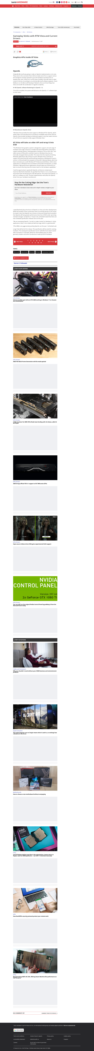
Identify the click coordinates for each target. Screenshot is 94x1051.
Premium (74, 6)
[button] (80, 2)
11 (41, 242)
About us (49, 1039)
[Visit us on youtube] (64, 2)
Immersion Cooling (47, 252)
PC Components (34, 6)
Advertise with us (34, 1039)
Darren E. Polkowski (25, 41)
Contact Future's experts (36, 1036)
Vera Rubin (76, 27)
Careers (15, 1042)
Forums (80, 6)
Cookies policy (67, 1036)
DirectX (32, 252)
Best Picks (17, 6)
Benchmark (24, 252)
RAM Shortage (50, 27)
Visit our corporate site (69, 1025)
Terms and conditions (19, 1036)
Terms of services (32, 197)
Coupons (66, 6)
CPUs (23, 6)
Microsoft (16, 252)
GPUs (27, 6)
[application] (35, 111)
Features (16, 41)
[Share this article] (14, 51)
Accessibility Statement (19, 1039)
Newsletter (54, 51)
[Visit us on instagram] (62, 2)
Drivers (38, 252)
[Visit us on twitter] (59, 2)
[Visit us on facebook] (57, 2)
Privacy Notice (18, 198)
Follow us (47, 51)
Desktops (51, 6)
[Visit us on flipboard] (66, 2)
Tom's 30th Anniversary (64, 27)
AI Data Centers (38, 27)
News (40, 6)
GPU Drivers (29, 32)
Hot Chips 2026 (26, 27)
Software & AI (58, 6)
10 (38, 242)
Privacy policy (50, 1036)
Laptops (46, 6)
